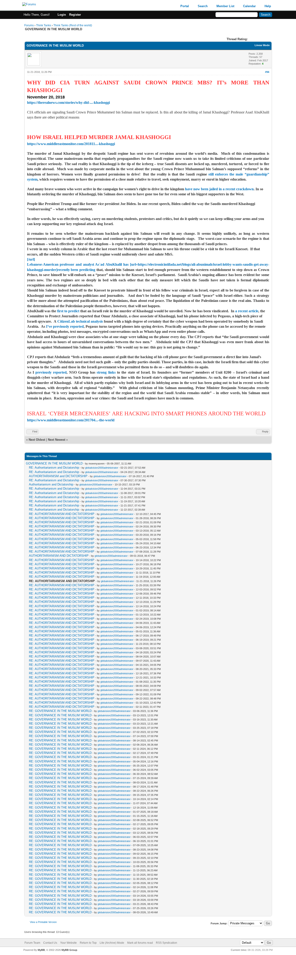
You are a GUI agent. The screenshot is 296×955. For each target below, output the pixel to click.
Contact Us (50, 942)
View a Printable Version (43, 922)
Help (268, 6)
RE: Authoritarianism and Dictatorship (54, 467)
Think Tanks (43, 25)
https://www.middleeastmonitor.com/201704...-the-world (70, 420)
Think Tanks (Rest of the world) (72, 25)
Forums (29, 25)
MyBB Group (69, 950)
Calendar (249, 6)
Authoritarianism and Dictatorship (51, 484)
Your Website (68, 942)
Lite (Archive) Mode (112, 942)
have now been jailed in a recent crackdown (219, 189)
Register (75, 14)
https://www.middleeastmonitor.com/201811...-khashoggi (71, 144)
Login (62, 14)
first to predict (68, 311)
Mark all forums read (140, 942)
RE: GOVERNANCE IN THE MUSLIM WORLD (60, 711)
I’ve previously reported (65, 326)
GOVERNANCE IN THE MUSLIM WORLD (54, 463)
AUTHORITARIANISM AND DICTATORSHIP (59, 555)
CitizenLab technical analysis (80, 321)
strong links (106, 372)
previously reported (51, 372)
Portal (184, 6)
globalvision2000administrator (101, 467)
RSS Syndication (166, 942)
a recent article (246, 311)
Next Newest (56, 439)
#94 (267, 72)
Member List (225, 6)
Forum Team (32, 942)
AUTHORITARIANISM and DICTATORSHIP (58, 476)
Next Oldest (37, 439)
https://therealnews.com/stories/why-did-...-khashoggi (68, 102)
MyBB (41, 950)
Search (203, 6)
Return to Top (88, 942)
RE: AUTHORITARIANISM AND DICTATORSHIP (61, 514)
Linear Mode (262, 45)
